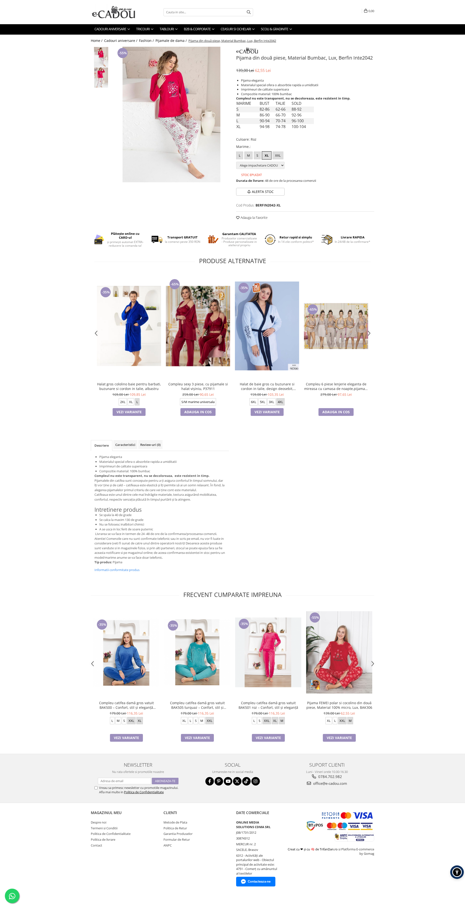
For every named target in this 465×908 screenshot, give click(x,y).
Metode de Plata (175, 822)
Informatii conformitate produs (117, 570)
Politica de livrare (103, 839)
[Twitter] (237, 781)
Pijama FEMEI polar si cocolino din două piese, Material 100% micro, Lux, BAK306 (339, 705)
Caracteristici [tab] (125, 445)
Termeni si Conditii (104, 828)
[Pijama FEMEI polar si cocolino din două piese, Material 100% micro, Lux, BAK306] (339, 652)
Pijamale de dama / (171, 40)
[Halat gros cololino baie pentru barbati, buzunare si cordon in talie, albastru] (129, 326)
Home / (97, 40)
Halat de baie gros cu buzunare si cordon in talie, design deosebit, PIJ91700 (267, 386)
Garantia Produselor (178, 834)
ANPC (167, 845)
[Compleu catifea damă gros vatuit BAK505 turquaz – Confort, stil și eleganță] (197, 652)
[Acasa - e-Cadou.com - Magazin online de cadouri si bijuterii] (115, 12)
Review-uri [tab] (150, 445)
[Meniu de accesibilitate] (457, 872)
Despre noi (98, 822)
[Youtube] (228, 781)
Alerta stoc (263, 191)
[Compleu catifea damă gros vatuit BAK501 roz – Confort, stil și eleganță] (268, 652)
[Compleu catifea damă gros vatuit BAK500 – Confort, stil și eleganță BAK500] (126, 652)
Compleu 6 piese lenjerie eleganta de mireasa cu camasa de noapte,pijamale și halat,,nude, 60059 (336, 386)
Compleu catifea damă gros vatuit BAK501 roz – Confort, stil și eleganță (268, 705)
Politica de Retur (175, 828)
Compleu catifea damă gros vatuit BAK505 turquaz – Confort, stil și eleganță (197, 705)
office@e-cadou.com (329, 783)
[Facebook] (209, 781)
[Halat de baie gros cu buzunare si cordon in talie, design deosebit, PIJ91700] (267, 326)
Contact (96, 845)
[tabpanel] (171, 114)
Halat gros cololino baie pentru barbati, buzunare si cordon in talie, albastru (129, 386)
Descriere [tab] (101, 445)
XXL (278, 155)
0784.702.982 (329, 776)
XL (267, 155)
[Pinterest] (219, 781)
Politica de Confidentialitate (144, 792)
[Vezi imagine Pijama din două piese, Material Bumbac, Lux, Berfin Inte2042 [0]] (101, 57)
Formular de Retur (176, 839)
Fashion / (147, 40)
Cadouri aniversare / (121, 40)
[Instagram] (255, 781)
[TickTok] (246, 781)
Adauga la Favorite (254, 217)
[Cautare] (248, 12)
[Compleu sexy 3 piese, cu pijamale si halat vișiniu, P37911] (198, 326)
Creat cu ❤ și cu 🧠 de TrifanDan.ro (313, 849)
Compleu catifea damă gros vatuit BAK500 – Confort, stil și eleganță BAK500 (126, 705)
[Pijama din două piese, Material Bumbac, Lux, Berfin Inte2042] (171, 114)
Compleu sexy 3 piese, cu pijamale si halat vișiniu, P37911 (198, 386)
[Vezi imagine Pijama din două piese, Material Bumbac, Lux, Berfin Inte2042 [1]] (101, 78)
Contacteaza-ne (259, 881)
